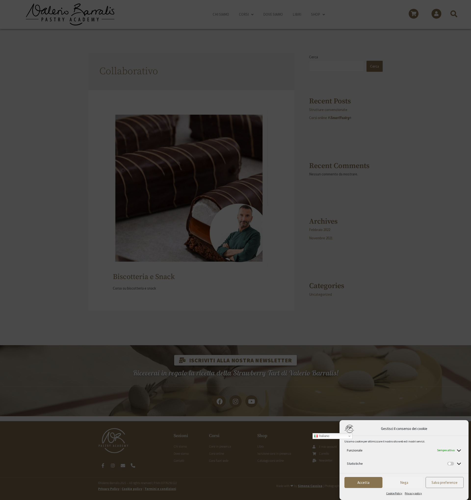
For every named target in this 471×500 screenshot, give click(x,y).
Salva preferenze (445, 482)
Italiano (323, 436)
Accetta (363, 482)
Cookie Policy (394, 493)
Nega (404, 482)
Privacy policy (413, 493)
